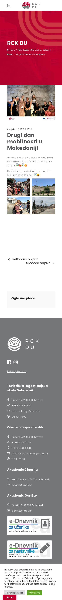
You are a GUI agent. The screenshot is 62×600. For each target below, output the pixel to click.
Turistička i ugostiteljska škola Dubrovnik (34, 50)
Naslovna (11, 50)
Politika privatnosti (16, 371)
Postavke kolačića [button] (14, 592)
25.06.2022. (26, 129)
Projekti (10, 54)
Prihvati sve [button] (34, 592)
